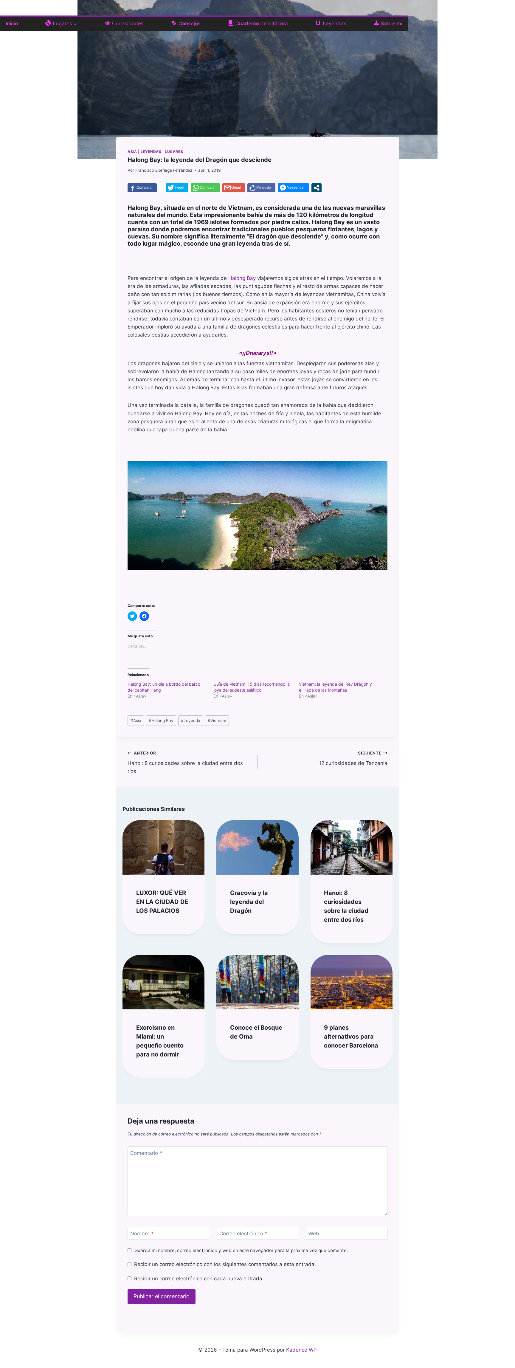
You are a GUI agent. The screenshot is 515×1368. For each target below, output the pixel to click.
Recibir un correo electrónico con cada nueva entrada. (198, 1279)
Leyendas (151, 151)
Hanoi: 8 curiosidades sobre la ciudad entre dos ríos (185, 762)
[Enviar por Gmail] (233, 187)
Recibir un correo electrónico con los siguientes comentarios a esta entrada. (225, 1264)
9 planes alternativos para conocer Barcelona (351, 1036)
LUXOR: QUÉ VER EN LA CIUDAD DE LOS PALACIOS (162, 901)
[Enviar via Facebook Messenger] (293, 187)
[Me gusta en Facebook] (261, 187)
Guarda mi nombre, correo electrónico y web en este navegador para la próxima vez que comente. (241, 1250)
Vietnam (217, 720)
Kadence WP (301, 1350)
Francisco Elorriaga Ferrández (163, 170)
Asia (132, 151)
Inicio (12, 24)
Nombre (142, 1234)
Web (313, 1234)
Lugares (174, 151)
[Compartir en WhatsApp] (205, 187)
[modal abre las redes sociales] (316, 187)
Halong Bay (242, 278)
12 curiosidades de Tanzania (353, 758)
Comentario (146, 1153)
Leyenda (190, 720)
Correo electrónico (243, 1234)
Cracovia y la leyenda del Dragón (249, 901)
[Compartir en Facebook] (142, 187)
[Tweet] (177, 187)
